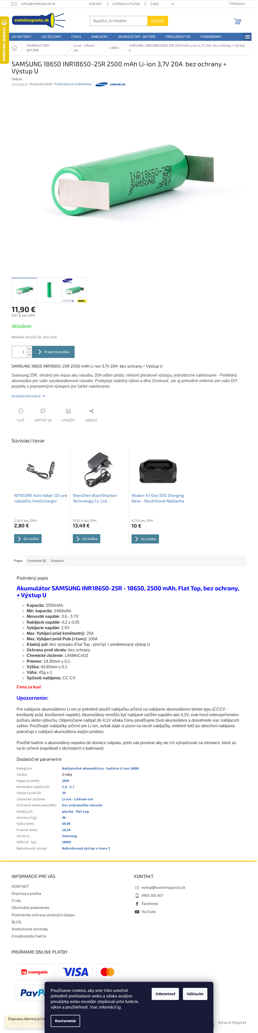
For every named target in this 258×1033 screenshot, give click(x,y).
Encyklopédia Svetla (29, 936)
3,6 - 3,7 (68, 786)
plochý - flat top (75, 811)
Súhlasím (195, 994)
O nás (154, 4)
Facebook (150, 903)
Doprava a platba (126, 4)
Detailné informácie (26, 396)
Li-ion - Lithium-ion (77, 799)
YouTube (149, 912)
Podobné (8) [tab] (37, 560)
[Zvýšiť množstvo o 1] (29, 349)
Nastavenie (65, 1021)
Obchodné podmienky (30, 907)
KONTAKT (96, 4)
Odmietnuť (165, 994)
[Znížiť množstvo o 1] (29, 355)
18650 (66, 842)
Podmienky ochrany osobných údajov (43, 915)
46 (64, 817)
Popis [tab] (18, 560)
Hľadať (157, 21)
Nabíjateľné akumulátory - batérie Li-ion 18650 (100, 768)
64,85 (66, 823)
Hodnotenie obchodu (30, 929)
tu (119, 1007)
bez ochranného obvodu (82, 805)
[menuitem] (21, 37)
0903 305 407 (152, 895)
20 (64, 793)
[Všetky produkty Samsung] (110, 84)
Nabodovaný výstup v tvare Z (86, 848)
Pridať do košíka (56, 352)
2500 (65, 780)
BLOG (16, 922)
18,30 (66, 830)
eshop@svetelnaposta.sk (163, 887)
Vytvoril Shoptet (232, 1022)
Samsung (69, 836)
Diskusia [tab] (57, 560)
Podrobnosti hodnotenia (72, 84)
